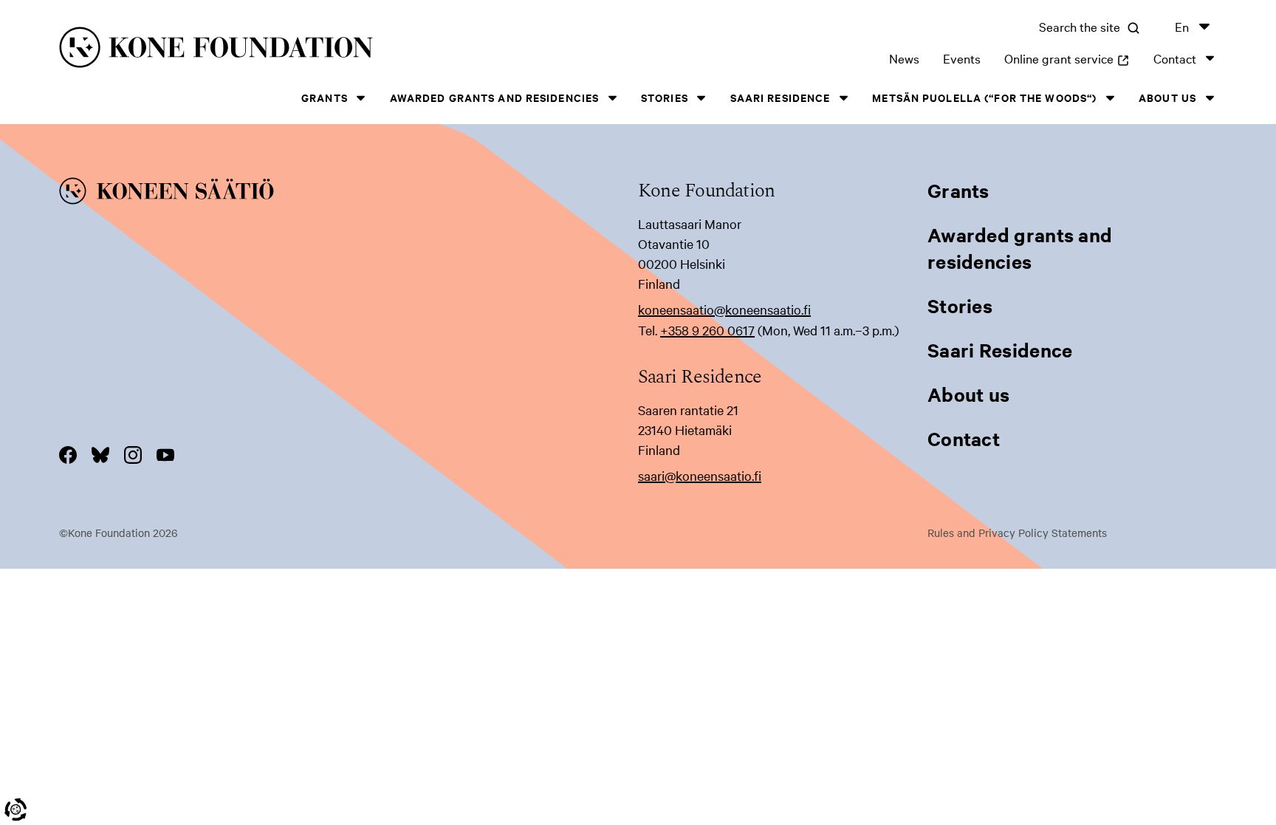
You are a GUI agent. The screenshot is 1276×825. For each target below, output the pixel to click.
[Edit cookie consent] (15, 809)
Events (962, 57)
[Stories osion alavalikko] (701, 98)
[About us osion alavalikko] (1209, 98)
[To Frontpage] (348, 193)
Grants (324, 97)
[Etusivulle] (316, 50)
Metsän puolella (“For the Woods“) (984, 97)
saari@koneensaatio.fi (699, 475)
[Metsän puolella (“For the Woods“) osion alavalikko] (1109, 98)
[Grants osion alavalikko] (361, 98)
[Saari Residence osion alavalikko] (843, 98)
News (904, 57)
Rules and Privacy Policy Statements (1017, 532)
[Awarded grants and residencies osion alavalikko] (612, 98)
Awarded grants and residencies (495, 97)
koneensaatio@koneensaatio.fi (724, 309)
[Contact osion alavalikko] (1209, 58)
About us (1167, 97)
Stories (664, 97)
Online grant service (1067, 58)
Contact (1174, 57)
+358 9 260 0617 (707, 329)
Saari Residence (780, 97)
